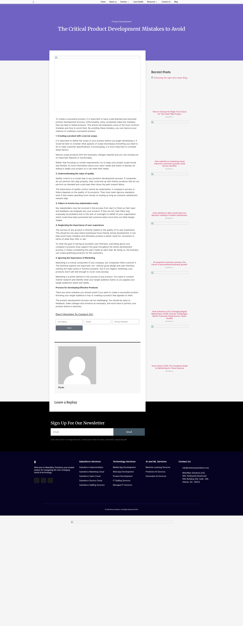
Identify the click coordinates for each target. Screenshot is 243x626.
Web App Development (123, 472)
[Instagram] (43, 480)
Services (123, 2)
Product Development (121, 21)
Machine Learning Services (158, 467)
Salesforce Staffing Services (92, 485)
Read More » (169, 117)
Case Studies (138, 2)
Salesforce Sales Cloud (89, 476)
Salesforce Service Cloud (90, 481)
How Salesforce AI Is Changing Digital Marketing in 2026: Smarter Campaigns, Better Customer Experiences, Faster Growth (169, 315)
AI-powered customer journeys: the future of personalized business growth (169, 263)
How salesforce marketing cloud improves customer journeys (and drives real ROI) (169, 163)
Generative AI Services (156, 476)
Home (103, 2)
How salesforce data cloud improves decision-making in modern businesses (169, 214)
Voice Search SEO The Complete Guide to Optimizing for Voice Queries (170, 367)
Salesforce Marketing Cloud (91, 472)
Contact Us (166, 2)
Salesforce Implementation (91, 467)
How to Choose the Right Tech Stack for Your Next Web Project (169, 112)
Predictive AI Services (155, 472)
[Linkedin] (50, 480)
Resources (151, 2)
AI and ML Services (156, 461)
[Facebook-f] (36, 480)
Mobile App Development (124, 467)
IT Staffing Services (121, 481)
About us (113, 2)
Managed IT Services (122, 485)
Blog (176, 2)
